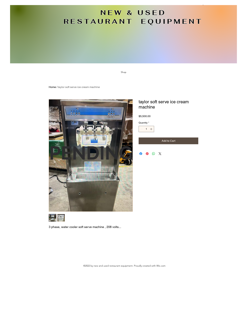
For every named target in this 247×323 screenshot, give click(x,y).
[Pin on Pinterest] (147, 154)
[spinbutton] (146, 129)
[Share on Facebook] (141, 154)
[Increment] (151, 129)
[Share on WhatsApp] (154, 154)
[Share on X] (160, 154)
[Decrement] (141, 129)
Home (52, 87)
